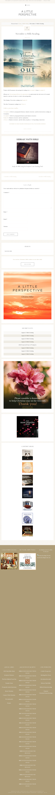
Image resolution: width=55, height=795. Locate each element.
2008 (20, 755)
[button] (9, 561)
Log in (45, 792)
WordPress (40, 792)
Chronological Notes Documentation (19, 94)
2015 (20, 723)
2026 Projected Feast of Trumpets (27, 345)
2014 (20, 727)
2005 (20, 770)
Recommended (9, 699)
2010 (20, 746)
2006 (21, 765)
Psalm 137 (24, 100)
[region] (9, 561)
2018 (20, 708)
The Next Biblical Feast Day (9, 679)
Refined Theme (21, 792)
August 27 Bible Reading (27, 332)
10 (26, 678)
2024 (20, 680)
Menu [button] (28, 5)
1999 (20, 779)
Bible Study (27, 37)
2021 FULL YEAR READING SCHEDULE (37, 123)
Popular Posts (9, 683)
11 (27, 678)
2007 (20, 760)
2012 (20, 737)
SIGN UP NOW (27, 264)
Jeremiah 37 (42, 90)
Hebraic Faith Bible (46, 683)
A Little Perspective (27, 12)
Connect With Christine (9, 695)
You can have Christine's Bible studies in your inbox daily (27, 259)
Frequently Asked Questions (9, 687)
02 (24, 671)
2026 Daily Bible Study (9, 671)
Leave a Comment (27, 128)
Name (5, 212)
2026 (20, 671)
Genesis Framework (32, 792)
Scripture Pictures (9, 675)
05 (29, 671)
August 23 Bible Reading (27, 348)
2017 (20, 713)
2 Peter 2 (23, 104)
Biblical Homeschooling (46, 687)
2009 (21, 751)
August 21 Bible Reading (27, 354)
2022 (20, 690)
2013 (20, 732)
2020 (20, 699)
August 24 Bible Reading (27, 341)
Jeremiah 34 (33, 90)
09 (35, 676)
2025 (20, 676)
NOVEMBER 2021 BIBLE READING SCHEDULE (19, 123)
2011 (20, 741)
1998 (20, 784)
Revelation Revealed (46, 679)
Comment (6, 192)
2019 (20, 704)
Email (5, 219)
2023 (20, 685)
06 (30, 671)
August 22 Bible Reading (27, 351)
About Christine (9, 691)
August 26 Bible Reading (27, 335)
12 (28, 678)
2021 (20, 694)
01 (22, 671)
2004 (21, 774)
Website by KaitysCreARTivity (37, 791)
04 (27, 671)
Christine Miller (24, 791)
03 (25, 671)
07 (32, 671)
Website (6, 226)
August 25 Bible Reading (27, 338)
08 (33, 671)
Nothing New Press (46, 675)
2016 (20, 718)
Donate (9, 703)
